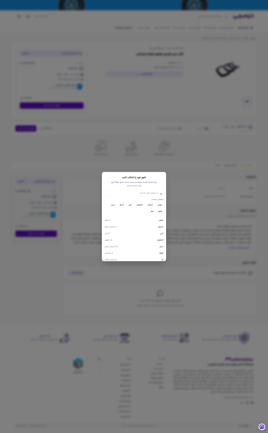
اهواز (160, 211)
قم (152, 211)
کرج (130, 204)
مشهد (150, 204)
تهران (160, 204)
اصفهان (139, 204)
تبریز (113, 204)
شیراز (122, 204)
